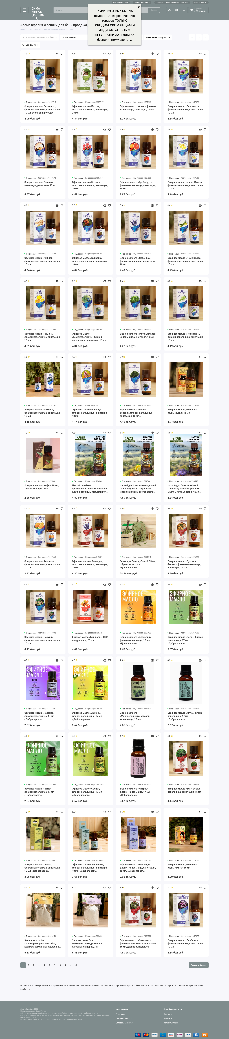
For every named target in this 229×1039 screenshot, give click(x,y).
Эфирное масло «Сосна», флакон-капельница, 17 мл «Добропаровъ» (87, 791)
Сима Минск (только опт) (38, 13)
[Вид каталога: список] (199, 37)
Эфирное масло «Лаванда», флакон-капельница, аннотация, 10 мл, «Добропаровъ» (138, 867)
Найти (154, 10)
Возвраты (168, 1018)
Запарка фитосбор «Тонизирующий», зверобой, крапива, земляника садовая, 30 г (42, 943)
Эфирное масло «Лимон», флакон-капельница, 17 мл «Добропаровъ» (87, 716)
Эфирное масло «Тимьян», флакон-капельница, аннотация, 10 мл (42, 412)
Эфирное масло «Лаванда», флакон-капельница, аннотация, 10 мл (138, 261)
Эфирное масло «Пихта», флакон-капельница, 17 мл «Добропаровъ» (39, 791)
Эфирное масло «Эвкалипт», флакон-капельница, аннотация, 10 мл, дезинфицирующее (42, 109)
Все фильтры (32, 45)
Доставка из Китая (120, 2)
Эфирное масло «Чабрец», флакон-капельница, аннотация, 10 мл (90, 412)
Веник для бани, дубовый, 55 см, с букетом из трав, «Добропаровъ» (138, 564)
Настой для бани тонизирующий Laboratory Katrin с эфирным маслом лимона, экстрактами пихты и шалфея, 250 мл (138, 488)
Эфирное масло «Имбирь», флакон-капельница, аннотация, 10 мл (42, 261)
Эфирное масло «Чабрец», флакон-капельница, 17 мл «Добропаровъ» (135, 791)
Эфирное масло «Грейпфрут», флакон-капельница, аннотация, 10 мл (138, 185)
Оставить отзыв (171, 1023)
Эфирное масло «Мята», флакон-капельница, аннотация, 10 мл (138, 335)
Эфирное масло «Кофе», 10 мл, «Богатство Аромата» (41, 487)
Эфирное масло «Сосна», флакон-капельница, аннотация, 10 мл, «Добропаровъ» (42, 867)
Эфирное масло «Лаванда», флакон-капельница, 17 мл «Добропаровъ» (39, 716)
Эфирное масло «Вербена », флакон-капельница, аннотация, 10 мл (185, 943)
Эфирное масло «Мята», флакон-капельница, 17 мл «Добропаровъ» (186, 716)
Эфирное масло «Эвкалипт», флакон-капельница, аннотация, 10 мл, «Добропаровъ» (90, 867)
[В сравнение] (57, 53)
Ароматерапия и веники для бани (38, 37)
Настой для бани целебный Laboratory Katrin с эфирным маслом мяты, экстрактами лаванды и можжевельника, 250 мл (186, 488)
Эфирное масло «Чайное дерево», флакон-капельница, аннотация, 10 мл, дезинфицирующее (136, 413)
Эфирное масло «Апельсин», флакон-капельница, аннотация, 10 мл (42, 564)
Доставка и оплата (124, 1018)
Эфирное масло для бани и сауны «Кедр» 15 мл (182, 411)
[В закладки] (61, 53)
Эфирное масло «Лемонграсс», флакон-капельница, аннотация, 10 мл (185, 261)
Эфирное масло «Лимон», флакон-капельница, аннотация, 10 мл (42, 337)
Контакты (168, 1014)
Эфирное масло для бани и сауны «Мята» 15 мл (182, 866)
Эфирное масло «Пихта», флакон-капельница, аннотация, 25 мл (90, 109)
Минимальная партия (156, 37)
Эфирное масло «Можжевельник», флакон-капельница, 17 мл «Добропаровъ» (135, 716)
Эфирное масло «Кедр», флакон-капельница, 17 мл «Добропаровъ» (186, 640)
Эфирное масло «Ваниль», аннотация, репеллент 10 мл (40, 184)
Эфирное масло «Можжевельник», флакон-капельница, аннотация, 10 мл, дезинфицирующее (89, 337)
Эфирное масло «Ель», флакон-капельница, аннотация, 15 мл (185, 790)
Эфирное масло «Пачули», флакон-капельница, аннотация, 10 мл (42, 640)
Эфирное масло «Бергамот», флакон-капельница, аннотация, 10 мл (185, 109)
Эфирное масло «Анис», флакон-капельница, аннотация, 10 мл (138, 108)
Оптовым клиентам (124, 1023)
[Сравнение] (176, 10)
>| (76, 965)
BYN (199, 2)
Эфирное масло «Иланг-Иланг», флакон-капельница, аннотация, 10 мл (185, 185)
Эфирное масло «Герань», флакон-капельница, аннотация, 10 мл (90, 185)
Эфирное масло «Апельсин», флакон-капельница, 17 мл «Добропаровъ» (135, 640)
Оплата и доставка (142, 2)
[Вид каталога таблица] (205, 37)
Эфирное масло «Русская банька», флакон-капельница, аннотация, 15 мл (184, 564)
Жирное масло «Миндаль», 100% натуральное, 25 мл (90, 639)
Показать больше (198, 965)
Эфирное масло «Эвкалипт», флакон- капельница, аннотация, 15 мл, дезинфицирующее (138, 943)
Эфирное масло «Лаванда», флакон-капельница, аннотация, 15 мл (90, 564)
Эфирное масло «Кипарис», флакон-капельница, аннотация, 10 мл (90, 261)
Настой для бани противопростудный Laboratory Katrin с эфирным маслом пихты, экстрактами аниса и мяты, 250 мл (90, 488)
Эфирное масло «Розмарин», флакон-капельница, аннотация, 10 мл (185, 337)
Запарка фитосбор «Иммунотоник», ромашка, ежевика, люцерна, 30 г (87, 943)
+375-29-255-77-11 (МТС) (171, 2)
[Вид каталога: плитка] (192, 37)
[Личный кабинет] (169, 10)
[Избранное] (184, 10)
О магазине (121, 1014)
